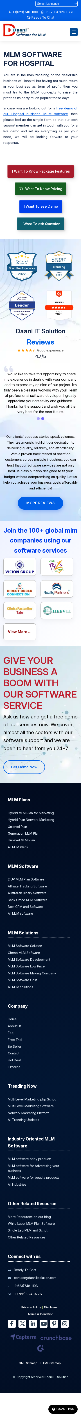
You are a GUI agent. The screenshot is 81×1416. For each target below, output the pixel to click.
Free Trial (15, 1040)
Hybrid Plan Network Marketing (31, 820)
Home (12, 1019)
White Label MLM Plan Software (31, 1223)
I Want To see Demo (40, 206)
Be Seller (14, 1046)
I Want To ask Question (40, 224)
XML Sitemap (28, 1363)
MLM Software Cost (22, 980)
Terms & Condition (40, 1314)
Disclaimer (51, 1307)
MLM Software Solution (25, 946)
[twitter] (22, 1324)
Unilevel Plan (17, 827)
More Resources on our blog (29, 1217)
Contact (13, 1053)
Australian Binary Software (27, 893)
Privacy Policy (31, 1307)
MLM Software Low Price (26, 966)
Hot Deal (14, 1060)
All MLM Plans (18, 847)
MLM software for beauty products (33, 1177)
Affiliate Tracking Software (27, 886)
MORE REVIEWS (40, 503)
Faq (11, 1033)
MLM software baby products (30, 1159)
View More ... (20, 631)
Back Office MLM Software (27, 900)
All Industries (17, 1184)
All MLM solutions (20, 987)
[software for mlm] (24, 35)
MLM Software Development (29, 959)
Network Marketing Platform (28, 1113)
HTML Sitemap (50, 1363)
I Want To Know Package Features (40, 171)
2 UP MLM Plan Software (26, 879)
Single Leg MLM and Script (27, 1230)
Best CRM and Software (25, 907)
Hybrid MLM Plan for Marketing (31, 813)
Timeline (14, 1067)
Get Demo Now (24, 767)
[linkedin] (33, 1324)
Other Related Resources (26, 1237)
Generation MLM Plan (23, 833)
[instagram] (65, 1324)
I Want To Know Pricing (42, 189)
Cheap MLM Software (24, 953)
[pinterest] (54, 1324)
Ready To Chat (42, 17)
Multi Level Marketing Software (31, 1106)
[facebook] (12, 1324)
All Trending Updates (23, 1120)
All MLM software (20, 913)
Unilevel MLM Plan (21, 840)
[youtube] (43, 1324)
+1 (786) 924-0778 (59, 12)
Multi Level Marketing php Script (32, 1099)
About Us (14, 1026)
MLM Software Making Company (32, 973)
